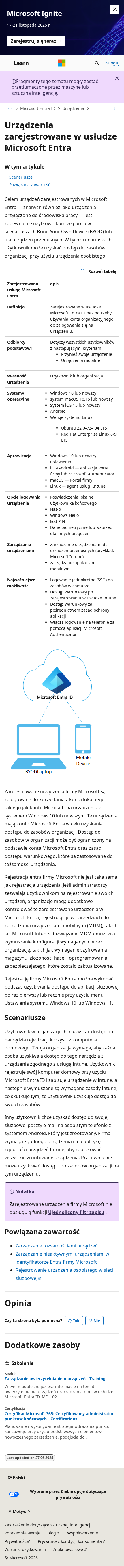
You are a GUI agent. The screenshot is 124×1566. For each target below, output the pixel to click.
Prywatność (16, 1541)
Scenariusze (21, 177)
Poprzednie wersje (22, 1533)
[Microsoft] (62, 63)
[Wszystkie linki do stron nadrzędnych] (10, 108)
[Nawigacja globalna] (6, 63)
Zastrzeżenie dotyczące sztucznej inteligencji (48, 1525)
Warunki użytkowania (25, 1549)
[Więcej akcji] (114, 108)
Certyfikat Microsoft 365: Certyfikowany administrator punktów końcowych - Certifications (59, 1416)
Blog (51, 1533)
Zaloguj (112, 63)
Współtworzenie (82, 1533)
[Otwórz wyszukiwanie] (97, 63)
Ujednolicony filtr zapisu (76, 1212)
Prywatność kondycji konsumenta (70, 1541)
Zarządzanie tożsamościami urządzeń (57, 1246)
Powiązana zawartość (29, 184)
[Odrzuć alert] (114, 9)
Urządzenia (73, 108)
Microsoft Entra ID (37, 108)
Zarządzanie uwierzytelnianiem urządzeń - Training (55, 1378)
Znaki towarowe (68, 1549)
